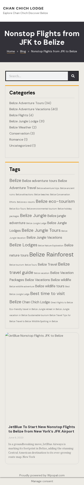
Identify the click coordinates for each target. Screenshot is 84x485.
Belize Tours (31, 264)
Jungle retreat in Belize (50, 309)
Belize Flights (18, 115)
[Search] (73, 76)
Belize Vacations (37, 280)
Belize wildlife (61, 280)
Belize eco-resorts (26, 202)
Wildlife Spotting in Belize (45, 321)
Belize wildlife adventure (21, 286)
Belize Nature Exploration (50, 245)
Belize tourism (16, 264)
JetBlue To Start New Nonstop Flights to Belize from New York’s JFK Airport (41, 429)
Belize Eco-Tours (17, 208)
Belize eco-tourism (55, 201)
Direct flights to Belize (62, 302)
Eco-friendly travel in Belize (23, 309)
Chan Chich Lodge (23, 8)
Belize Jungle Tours (41, 230)
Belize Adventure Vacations (29, 109)
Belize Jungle (33, 215)
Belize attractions (24, 194)
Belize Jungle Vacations (44, 237)
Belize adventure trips (48, 188)
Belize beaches (41, 194)
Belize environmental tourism (42, 208)
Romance (16, 139)
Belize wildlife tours (49, 286)
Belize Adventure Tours (26, 103)
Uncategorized (20, 145)
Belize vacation (41, 273)
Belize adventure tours (39, 180)
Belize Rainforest (51, 254)
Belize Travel (47, 264)
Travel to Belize (23, 321)
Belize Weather (20, 127)
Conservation (19, 133)
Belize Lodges (23, 245)
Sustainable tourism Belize (41, 315)
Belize (15, 180)
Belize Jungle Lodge (23, 121)
